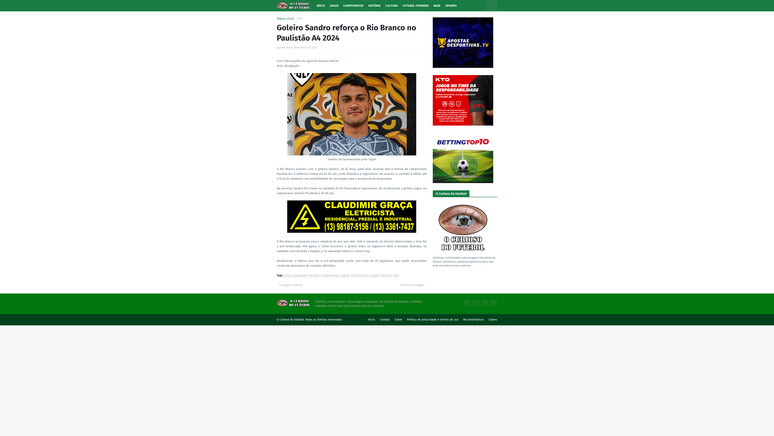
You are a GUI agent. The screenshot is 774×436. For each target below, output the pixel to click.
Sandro (374, 275)
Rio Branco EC (360, 275)
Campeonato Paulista (305, 275)
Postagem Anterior (291, 285)
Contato (385, 319)
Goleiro (344, 275)
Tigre (396, 275)
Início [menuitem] (321, 5)
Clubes (493, 319)
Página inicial (285, 18)
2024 (299, 18)
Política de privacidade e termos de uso (432, 319)
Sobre (398, 319)
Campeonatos (329, 275)
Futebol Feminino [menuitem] (416, 5)
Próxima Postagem (412, 285)
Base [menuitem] (437, 5)
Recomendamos (473, 319)
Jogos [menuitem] (334, 5)
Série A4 (386, 275)
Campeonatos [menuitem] (353, 5)
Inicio (371, 319)
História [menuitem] (374, 5)
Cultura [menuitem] (391, 5)
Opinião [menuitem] (451, 5)
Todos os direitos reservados (323, 319)
